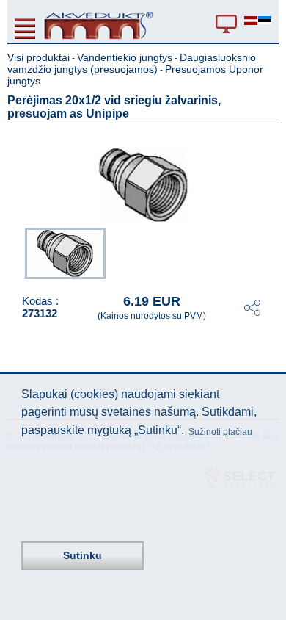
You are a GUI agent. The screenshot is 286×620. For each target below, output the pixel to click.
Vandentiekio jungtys (124, 57)
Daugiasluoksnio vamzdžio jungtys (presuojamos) (131, 63)
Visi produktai (38, 57)
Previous (17, 252)
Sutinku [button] (82, 555)
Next (268, 252)
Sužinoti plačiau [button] (220, 432)
